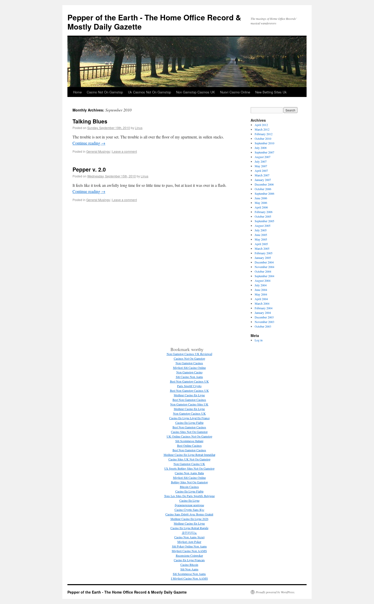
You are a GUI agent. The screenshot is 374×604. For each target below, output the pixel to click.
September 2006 (264, 193)
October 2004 (263, 271)
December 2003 (264, 317)
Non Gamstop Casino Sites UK (189, 404)
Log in (259, 340)
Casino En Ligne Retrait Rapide (189, 528)
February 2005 (263, 253)
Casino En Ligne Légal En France (189, 418)
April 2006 (261, 207)
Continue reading (89, 143)
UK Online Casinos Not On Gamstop (189, 436)
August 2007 (262, 157)
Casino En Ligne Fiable (189, 422)
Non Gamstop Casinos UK (195, 92)
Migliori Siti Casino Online (189, 368)
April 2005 (261, 244)
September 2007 (264, 152)
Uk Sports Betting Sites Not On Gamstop (189, 468)
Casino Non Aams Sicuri (189, 537)
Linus (138, 127)
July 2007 (261, 161)
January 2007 (263, 180)
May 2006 (261, 203)
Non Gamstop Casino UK (189, 464)
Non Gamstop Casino (189, 372)
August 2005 (262, 225)
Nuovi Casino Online (235, 92)
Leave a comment (124, 151)
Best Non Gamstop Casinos (189, 400)
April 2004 (261, 299)
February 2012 (263, 134)
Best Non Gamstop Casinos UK (189, 381)
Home (77, 92)
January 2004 (263, 313)
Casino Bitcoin (189, 565)
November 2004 (264, 267)
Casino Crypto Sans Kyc (189, 510)
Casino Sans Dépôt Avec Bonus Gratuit (189, 514)
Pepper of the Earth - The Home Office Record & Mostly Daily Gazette (154, 22)
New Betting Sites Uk (271, 92)
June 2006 (261, 198)
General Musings (98, 151)
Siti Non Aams (189, 569)
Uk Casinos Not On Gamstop (149, 92)
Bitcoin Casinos (189, 487)
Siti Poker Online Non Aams (189, 546)
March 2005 (262, 248)
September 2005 (264, 221)
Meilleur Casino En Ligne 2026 (189, 519)
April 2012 (261, 125)
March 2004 (262, 303)
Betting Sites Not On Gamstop (189, 482)
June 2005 (261, 235)
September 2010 (264, 143)
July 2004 (261, 285)
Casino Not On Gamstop (105, 92)
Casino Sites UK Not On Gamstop (189, 459)
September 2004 (264, 276)
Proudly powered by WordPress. (275, 592)
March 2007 (262, 175)
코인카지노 (189, 532)
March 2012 (262, 129)
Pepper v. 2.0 (89, 169)
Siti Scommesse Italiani (189, 441)
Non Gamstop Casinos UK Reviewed (189, 354)
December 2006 (264, 184)
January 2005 (263, 258)
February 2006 (263, 212)
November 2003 (264, 322)
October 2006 (263, 189)
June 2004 (261, 290)
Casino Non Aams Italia (189, 473)
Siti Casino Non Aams (189, 377)
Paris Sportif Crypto (189, 386)
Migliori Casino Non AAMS (189, 551)
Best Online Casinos (189, 445)
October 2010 (263, 138)
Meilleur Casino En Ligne (189, 395)
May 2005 (261, 239)
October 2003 (263, 326)
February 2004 (263, 308)
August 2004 (262, 280)
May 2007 (261, 166)
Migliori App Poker (189, 542)
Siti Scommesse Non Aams (189, 574)
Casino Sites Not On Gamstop (189, 432)
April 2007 (261, 170)
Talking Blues (90, 121)
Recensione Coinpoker (189, 555)
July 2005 (261, 230)
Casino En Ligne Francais (189, 560)
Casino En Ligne (189, 500)
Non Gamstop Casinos (189, 363)
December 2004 (264, 262)
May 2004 (261, 294)
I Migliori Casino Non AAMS (189, 578)
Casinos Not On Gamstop (189, 358)
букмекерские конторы (189, 505)
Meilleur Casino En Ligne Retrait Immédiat (189, 455)
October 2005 (263, 216)
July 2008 (261, 148)
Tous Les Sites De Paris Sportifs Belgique (189, 496)
